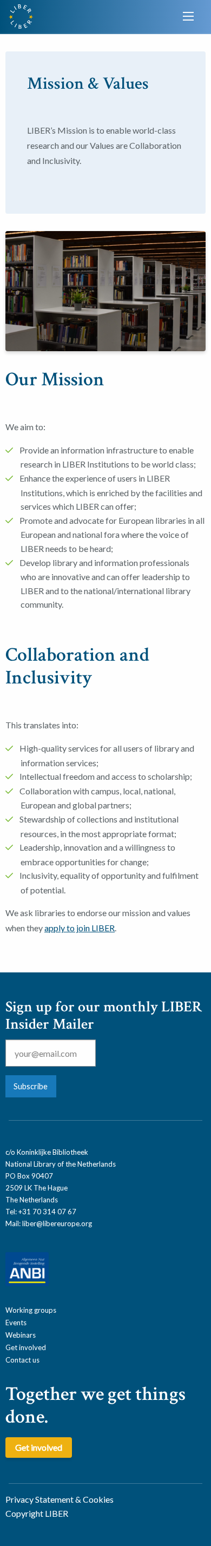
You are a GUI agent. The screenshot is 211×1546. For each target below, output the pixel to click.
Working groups (30, 1310)
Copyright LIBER (36, 1513)
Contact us (22, 1360)
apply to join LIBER (79, 928)
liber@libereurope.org (57, 1223)
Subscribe (31, 1086)
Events (16, 1322)
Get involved (25, 1347)
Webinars (20, 1335)
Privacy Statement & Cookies (59, 1499)
